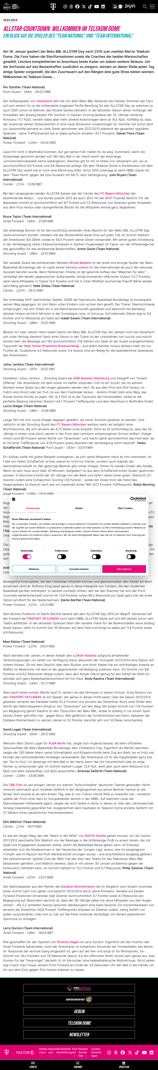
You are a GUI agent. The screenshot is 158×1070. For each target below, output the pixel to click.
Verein (79, 1011)
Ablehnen (34, 569)
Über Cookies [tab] (125, 508)
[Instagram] (65, 6)
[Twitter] (84, 6)
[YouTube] (96, 6)
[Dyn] (130, 6)
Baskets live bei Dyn (83, 1052)
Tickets (33, 1066)
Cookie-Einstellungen (96, 1052)
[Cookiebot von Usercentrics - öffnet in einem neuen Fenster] (132, 499)
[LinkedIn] (103, 6)
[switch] (61, 556)
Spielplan (124, 1066)
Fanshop (78, 1066)
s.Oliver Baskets (85, 655)
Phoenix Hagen (68, 942)
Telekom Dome (79, 1023)
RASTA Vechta (95, 836)
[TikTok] (90, 6)
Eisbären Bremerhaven (78, 886)
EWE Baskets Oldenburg (91, 378)
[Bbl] (118, 6)
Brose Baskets (80, 263)
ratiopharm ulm (47, 101)
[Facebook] (77, 6)
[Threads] (71, 6)
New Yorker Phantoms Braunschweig (51, 346)
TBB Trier (16, 785)
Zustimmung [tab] (33, 508)
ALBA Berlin (57, 743)
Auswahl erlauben (79, 569)
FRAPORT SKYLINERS (43, 618)
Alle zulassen (124, 569)
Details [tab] (79, 508)
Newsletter (79, 1034)
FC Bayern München (115, 193)
